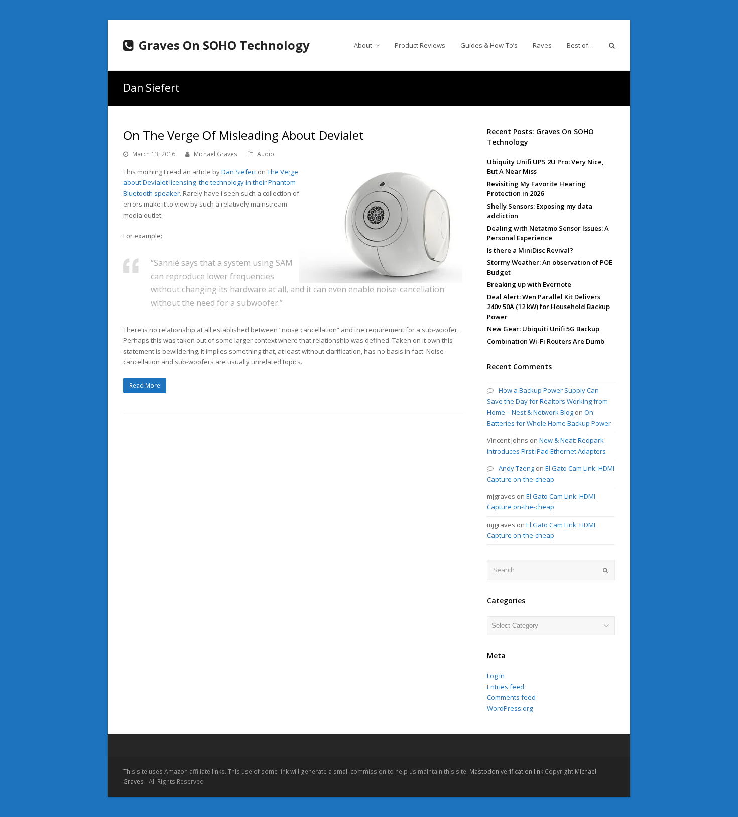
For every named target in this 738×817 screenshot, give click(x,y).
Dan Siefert (238, 171)
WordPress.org (510, 708)
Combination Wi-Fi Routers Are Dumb (545, 341)
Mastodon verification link (506, 771)
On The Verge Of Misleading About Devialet (243, 135)
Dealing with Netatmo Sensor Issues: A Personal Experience (548, 233)
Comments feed (511, 697)
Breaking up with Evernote (529, 284)
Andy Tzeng (516, 468)
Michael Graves (215, 154)
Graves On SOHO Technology (224, 45)
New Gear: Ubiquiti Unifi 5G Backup (543, 328)
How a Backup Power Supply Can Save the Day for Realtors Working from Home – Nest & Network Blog (547, 401)
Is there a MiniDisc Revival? (530, 250)
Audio (265, 154)
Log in (496, 675)
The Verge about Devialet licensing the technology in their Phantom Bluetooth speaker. (210, 182)
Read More (144, 385)
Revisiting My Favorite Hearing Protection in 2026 (536, 188)
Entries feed (505, 686)
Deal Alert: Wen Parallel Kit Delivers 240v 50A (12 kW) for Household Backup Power (548, 306)
